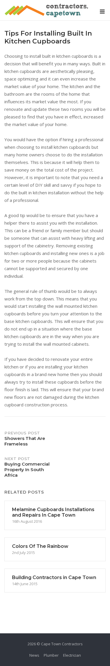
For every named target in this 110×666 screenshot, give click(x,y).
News (34, 655)
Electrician (72, 655)
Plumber (51, 655)
